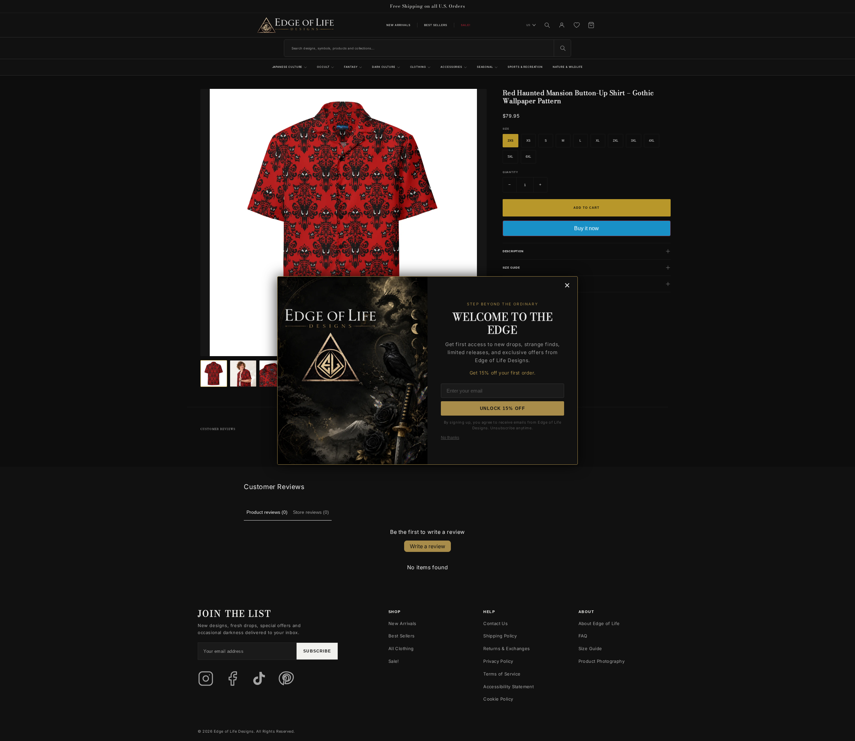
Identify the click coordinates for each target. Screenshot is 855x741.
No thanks (450, 437)
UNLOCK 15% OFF (502, 408)
